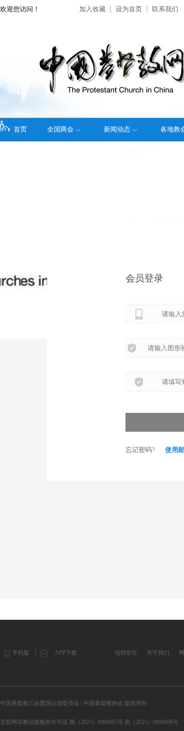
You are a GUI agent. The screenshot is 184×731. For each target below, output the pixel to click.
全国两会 (60, 129)
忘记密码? (140, 449)
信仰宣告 (126, 652)
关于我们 (158, 652)
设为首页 (129, 9)
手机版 (20, 652)
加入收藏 (92, 9)
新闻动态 (117, 129)
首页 (20, 129)
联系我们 (165, 9)
